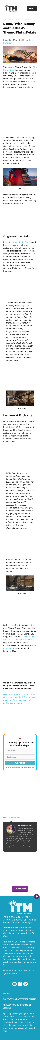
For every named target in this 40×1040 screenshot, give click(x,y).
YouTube (14, 984)
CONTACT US (9, 999)
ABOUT (6, 993)
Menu (31, 8)
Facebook (20, 984)
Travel (11, 20)
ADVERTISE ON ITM (26, 999)
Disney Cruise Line (23, 20)
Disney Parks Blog (20, 242)
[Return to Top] (36, 896)
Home (5, 20)
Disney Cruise (24, 305)
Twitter (25, 984)
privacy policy (9, 1016)
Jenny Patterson (24, 825)
